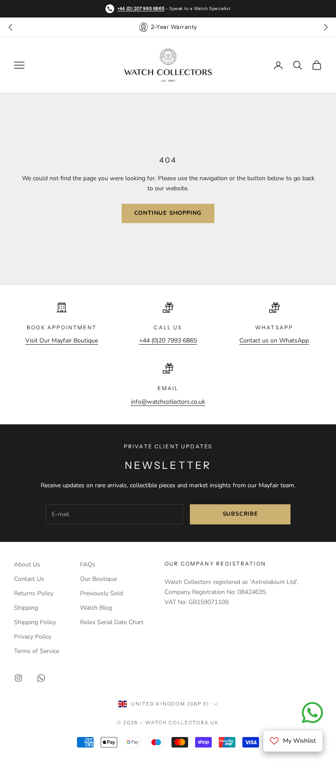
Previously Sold (101, 593)
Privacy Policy (32, 636)
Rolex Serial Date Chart (112, 622)
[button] (325, 27)
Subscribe (240, 514)
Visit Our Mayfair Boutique (61, 340)
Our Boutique (98, 579)
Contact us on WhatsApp (274, 340)
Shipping (26, 608)
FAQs (87, 564)
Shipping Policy (35, 622)
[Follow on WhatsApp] (41, 678)
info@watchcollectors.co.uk (168, 402)
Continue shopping (168, 213)
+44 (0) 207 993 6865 (140, 8)
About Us (27, 564)
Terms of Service (36, 651)
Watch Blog (96, 608)
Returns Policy (33, 593)
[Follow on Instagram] (18, 678)
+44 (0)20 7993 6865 (168, 340)
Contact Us (29, 579)
